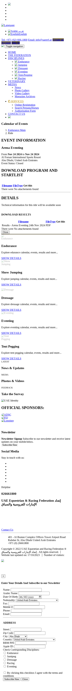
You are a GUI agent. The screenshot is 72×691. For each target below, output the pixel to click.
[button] (8, 25)
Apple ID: (8, 646)
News (18, 87)
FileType (18, 185)
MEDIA (12, 84)
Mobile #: (8, 607)
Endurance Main (17, 130)
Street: (6, 629)
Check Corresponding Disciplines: (21, 649)
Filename (7, 185)
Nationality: (9, 600)
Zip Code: (8, 633)
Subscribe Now (9, 445)
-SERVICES (16, 101)
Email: (6, 614)
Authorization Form (25, 110)
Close (5, 232)
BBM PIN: (9, 642)
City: (5, 636)
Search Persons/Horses (27, 107)
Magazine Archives (25, 96)
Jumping (22, 65)
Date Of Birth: (10, 596)
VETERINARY (16, 81)
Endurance (23, 61)
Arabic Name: (10, 593)
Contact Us (7, 529)
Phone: (6, 610)
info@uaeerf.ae (37, 543)
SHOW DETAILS (11, 258)
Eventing (22, 71)
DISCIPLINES (16, 58)
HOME (12, 52)
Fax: (5, 603)
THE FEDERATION (19, 55)
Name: (6, 589)
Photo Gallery (22, 90)
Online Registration (25, 104)
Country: (7, 639)
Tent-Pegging (24, 75)
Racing (21, 78)
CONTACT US (16, 113)
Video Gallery (22, 93)
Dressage (22, 68)
